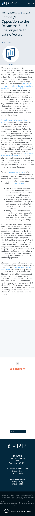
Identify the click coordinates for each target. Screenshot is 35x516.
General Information (17, 469)
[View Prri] (20, 393)
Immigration (27, 13)
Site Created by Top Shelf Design (21, 511)
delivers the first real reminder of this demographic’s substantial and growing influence (17, 86)
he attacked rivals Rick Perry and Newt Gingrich (17, 154)
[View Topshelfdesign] (6, 511)
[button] (33, 3)
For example (19, 183)
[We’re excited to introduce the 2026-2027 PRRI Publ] (17, 412)
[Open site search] (29, 3)
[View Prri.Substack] (24, 393)
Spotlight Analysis (13, 13)
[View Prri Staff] (10, 54)
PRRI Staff (11, 64)
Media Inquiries (17, 479)
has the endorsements (17, 172)
